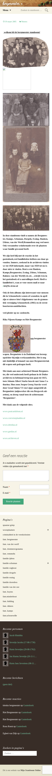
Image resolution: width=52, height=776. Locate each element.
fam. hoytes (8, 592)
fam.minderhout (10, 596)
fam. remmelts (9, 554)
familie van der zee (11, 587)
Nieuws (24, 22)
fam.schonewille (10, 615)
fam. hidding (8, 601)
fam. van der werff (11, 544)
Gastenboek (28, 705)
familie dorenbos (10, 582)
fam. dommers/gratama (13, 549)
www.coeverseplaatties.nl (14, 418)
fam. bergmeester (10, 539)
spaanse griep (9, 525)
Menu (5, 10)
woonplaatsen (9, 530)
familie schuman (10, 563)
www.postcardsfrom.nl (13, 411)
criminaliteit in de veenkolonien (16, 535)
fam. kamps (8, 611)
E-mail (6, 493)
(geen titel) (7, 684)
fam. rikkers (8, 606)
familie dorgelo (9, 573)
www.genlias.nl (10, 431)
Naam (6, 487)
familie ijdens (8, 558)
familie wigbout (9, 568)
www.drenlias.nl (10, 425)
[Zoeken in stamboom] (46, 10)
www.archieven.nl (11, 438)
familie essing (9, 577)
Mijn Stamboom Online (31, 770)
